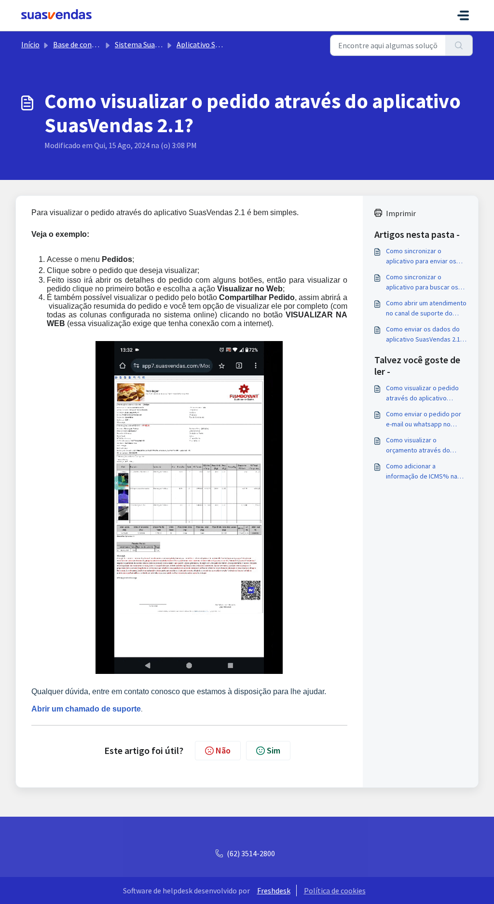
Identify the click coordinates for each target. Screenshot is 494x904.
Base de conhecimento (90, 44)
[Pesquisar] (459, 45)
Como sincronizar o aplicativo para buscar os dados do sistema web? (422, 282)
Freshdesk (273, 890)
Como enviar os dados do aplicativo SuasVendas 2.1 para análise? (423, 334)
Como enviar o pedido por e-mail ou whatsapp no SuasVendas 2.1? (423, 419)
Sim (273, 750)
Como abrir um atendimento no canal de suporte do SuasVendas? (426, 308)
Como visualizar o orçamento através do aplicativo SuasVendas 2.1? (424, 445)
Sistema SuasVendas (148, 44)
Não (223, 750)
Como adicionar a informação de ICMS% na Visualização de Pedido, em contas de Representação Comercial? (425, 471)
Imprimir (401, 213)
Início (30, 44)
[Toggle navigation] (463, 15)
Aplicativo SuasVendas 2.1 (218, 44)
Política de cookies (335, 890)
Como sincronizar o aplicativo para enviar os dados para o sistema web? (426, 256)
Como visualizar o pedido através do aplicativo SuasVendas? (422, 393)
